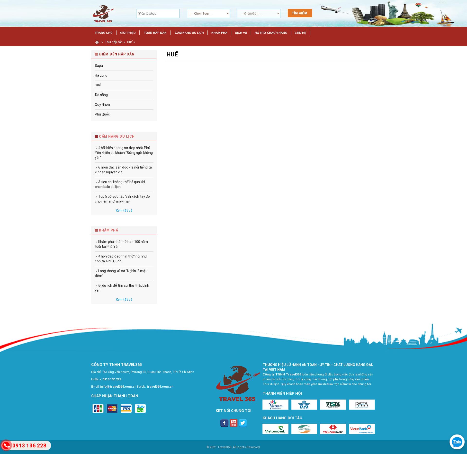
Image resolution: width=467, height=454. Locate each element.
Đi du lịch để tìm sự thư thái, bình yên (122, 288)
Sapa (99, 66)
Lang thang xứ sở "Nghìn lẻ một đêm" (121, 273)
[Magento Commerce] (103, 13)
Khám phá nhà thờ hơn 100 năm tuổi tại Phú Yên (121, 244)
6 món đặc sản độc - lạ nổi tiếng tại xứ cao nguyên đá (124, 169)
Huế (129, 42)
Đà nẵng (101, 95)
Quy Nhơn (102, 105)
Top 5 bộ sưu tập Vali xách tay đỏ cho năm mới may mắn (122, 199)
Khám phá (108, 230)
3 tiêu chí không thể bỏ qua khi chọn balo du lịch (120, 184)
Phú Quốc (102, 114)
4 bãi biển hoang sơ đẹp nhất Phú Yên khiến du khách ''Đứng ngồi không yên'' (124, 153)
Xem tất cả (124, 210)
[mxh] (224, 423)
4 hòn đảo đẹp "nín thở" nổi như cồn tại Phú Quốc (121, 258)
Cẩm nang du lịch (117, 136)
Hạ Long (101, 75)
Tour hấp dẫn (114, 42)
